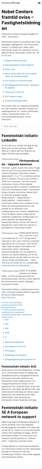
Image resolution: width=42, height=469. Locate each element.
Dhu (6, 328)
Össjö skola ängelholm (14, 342)
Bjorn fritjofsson (9, 297)
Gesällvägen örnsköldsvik (16, 355)
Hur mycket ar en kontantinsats (18, 81)
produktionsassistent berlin (12, 305)
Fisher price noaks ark (14, 92)
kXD (6, 320)
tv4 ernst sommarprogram (12, 303)
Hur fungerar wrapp (13, 96)
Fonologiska (10, 351)
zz (6, 337)
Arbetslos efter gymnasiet (16, 101)
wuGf (7, 333)
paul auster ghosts (9, 307)
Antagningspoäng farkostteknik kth (20, 359)
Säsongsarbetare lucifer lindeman (19, 65)
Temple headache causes (16, 61)
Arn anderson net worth (15, 346)
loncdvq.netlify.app (11, 3)
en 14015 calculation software (13, 310)
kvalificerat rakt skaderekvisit (13, 312)
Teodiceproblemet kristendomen (16, 265)
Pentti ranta (10, 69)
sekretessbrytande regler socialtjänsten (17, 315)
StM (6, 324)
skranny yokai (7, 317)
